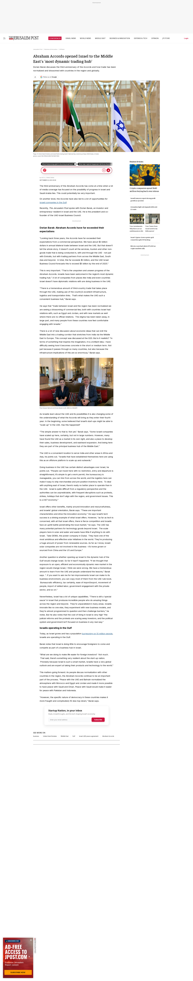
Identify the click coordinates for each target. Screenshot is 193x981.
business (36, 736)
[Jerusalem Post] (22, 38)
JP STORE (166, 38)
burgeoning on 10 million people (97, 633)
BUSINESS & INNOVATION (120, 38)
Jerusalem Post (37, 49)
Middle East (64, 736)
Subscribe (98, 720)
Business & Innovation (50, 49)
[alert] (18, 958)
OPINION (155, 38)
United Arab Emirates (50, 736)
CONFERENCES (55, 38)
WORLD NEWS (85, 38)
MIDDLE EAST (100, 38)
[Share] (35, 77)
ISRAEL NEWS (71, 38)
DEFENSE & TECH (140, 38)
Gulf (73, 736)
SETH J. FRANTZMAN (47, 177)
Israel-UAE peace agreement (88, 736)
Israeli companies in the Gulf (53, 202)
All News (62, 49)
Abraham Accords (108, 736)
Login (186, 38)
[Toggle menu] (4, 38)
